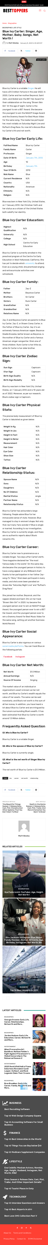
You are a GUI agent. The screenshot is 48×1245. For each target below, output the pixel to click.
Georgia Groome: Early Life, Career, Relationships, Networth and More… (16, 1022)
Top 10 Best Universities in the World (22, 1139)
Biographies (12, 23)
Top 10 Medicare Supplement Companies (24, 1152)
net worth (24, 778)
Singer (31, 88)
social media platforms (13, 646)
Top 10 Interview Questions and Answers (24, 1203)
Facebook (8, 657)
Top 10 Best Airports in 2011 (24, 990)
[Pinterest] (26, 1228)
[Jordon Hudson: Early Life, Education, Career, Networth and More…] (39, 1036)
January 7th (31, 166)
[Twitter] (30, 1228)
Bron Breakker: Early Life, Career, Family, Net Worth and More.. (17, 1085)
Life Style (17, 27)
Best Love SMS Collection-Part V (20, 1216)
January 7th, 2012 (34, 158)
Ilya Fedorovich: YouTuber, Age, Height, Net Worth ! (24, 893)
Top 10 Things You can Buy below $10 (22, 1146)
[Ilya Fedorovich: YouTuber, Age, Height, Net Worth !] (24, 874)
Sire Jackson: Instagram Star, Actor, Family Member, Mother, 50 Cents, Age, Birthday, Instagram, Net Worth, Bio (24, 940)
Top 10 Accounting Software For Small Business (23, 1123)
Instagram (20, 657)
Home (4, 23)
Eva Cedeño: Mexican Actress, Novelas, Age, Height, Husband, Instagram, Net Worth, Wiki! (23, 1170)
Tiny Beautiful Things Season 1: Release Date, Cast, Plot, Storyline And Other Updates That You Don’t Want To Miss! (12, 808)
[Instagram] (22, 1228)
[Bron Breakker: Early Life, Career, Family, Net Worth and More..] (39, 1084)
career (16, 778)
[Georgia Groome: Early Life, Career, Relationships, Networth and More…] (39, 1020)
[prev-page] (4, 998)
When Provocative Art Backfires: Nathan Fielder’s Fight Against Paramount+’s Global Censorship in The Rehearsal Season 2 (17, 1053)
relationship (34, 778)
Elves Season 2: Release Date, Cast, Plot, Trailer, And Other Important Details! (24, 1181)
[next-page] (7, 998)
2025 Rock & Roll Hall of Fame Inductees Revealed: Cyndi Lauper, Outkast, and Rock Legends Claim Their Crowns (17, 1069)
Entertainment (10, 1046)
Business (24, 987)
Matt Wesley (14, 43)
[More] (36, 50)
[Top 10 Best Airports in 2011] (24, 969)
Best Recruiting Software (17, 1109)
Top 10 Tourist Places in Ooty (19, 1188)
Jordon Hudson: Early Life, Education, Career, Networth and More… (17, 1037)
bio (11, 778)
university (30, 263)
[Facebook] (17, 1228)
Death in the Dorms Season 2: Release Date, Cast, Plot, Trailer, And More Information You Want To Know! (36, 808)
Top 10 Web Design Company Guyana (22, 1116)
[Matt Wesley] (4, 43)
